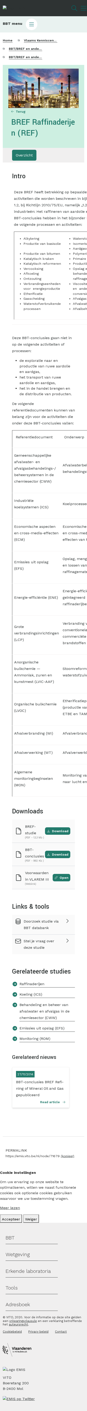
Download (60, 831)
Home (8, 40)
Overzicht (24, 155)
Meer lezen (10, 1208)
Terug (21, 111)
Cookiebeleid (12, 1331)
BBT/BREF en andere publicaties (35, 49)
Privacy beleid (38, 1331)
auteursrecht (18, 1324)
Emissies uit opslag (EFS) (41, 1028)
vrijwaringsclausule (23, 1321)
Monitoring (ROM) (34, 1038)
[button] (43, 24)
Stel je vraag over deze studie (39, 944)
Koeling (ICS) (30, 994)
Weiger (31, 1219)
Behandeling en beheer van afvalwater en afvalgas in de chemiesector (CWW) (44, 1011)
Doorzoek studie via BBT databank (41, 924)
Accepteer (11, 1219)
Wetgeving (18, 1254)
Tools (12, 1288)
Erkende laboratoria (28, 1271)
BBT (10, 1238)
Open (64, 877)
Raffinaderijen (31, 984)
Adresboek (18, 1304)
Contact (61, 1331)
